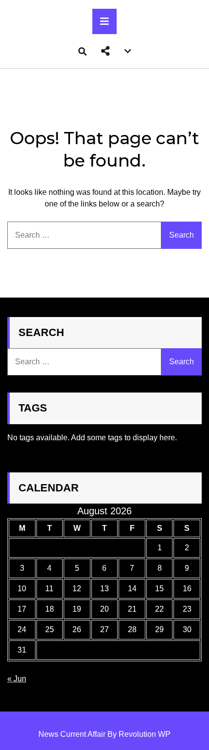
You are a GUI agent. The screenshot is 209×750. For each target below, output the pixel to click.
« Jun (16, 679)
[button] (105, 51)
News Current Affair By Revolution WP (104, 734)
